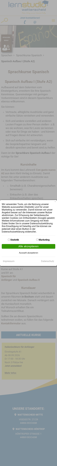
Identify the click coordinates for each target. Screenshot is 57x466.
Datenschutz (47, 261)
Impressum (8, 261)
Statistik (14, 239)
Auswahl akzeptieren (28, 253)
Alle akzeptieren (28, 246)
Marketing (44, 239)
